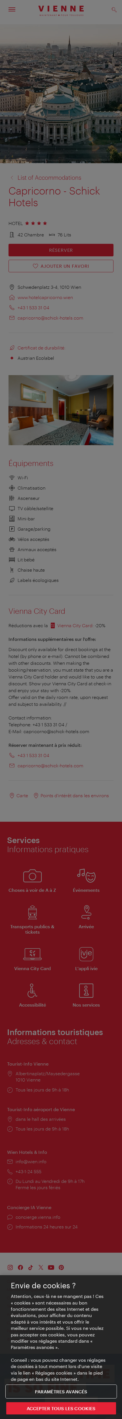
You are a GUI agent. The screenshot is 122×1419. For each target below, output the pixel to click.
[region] (61, 1347)
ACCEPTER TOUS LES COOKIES (61, 1408)
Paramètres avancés (61, 1391)
